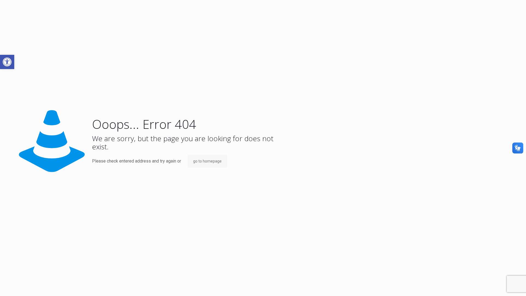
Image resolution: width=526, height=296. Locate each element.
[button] (7, 62)
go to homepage (207, 161)
